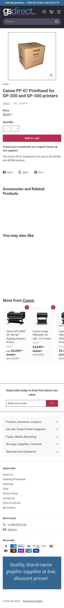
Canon (6, 103)
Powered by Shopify (33, 601)
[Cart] (51, 12)
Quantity (8, 122)
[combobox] (32, 21)
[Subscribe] (52, 403)
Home (6, 84)
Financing (8, 484)
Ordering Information (14, 479)
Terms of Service (11, 503)
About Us (8, 474)
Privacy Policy (10, 493)
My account (9, 507)
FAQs (6, 488)
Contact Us (9, 498)
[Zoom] (51, 75)
